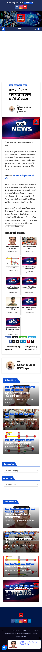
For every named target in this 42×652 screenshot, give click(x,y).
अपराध (15, 85)
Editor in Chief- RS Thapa (24, 108)
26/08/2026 (11, 521)
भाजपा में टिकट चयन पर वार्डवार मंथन (21, 419)
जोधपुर (11, 85)
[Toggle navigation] (19, 29)
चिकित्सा (17, 387)
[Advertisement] (21, 53)
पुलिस (20, 85)
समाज (28, 440)
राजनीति (25, 413)
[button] (35, 29)
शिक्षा (12, 390)
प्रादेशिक (32, 387)
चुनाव (17, 413)
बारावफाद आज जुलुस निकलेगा (18, 443)
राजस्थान (7, 390)
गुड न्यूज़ (12, 387)
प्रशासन (27, 387)
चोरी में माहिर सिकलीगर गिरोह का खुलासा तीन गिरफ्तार (19, 590)
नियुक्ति (22, 387)
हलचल (24, 85)
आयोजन (12, 413)
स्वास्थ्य (16, 390)
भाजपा (21, 413)
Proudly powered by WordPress (12, 631)
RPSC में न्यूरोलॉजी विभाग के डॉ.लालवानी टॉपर (17, 394)
